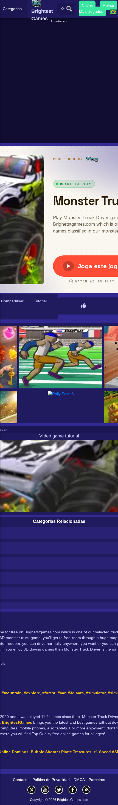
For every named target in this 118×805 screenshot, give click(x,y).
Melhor (108, 5)
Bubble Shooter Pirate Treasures (61, 752)
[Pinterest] (31, 789)
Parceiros (97, 779)
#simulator (96, 693)
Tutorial (40, 301)
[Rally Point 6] (60, 403)
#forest (48, 693)
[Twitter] (59, 789)
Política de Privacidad (51, 779)
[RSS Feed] (86, 789)
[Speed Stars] (60, 357)
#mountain (12, 693)
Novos (87, 5)
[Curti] (83, 306)
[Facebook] (73, 789)
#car (62, 693)
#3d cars (76, 693)
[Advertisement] (59, 82)
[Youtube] (45, 789)
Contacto (21, 779)
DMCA (79, 779)
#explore (32, 693)
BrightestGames (17, 722)
